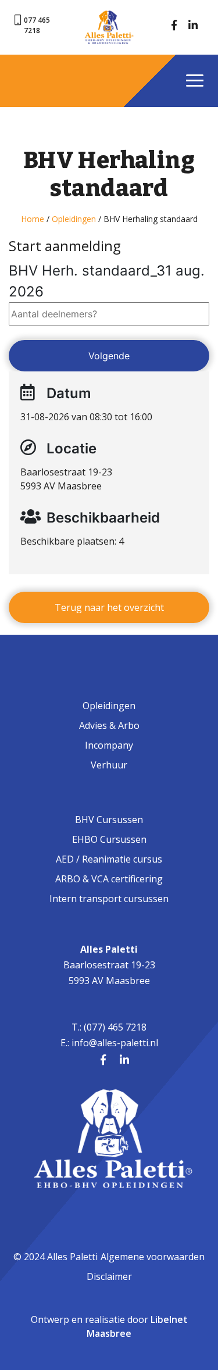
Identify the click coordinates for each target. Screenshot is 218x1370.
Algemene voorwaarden (153, 1256)
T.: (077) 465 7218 (109, 1027)
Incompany (109, 745)
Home (32, 218)
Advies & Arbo (109, 725)
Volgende (109, 356)
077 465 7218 (37, 25)
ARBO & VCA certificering (109, 878)
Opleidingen (74, 218)
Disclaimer (109, 1276)
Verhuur (109, 765)
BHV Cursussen (109, 819)
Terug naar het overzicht (109, 607)
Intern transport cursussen (109, 898)
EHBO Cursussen (109, 839)
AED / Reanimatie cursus (109, 859)
